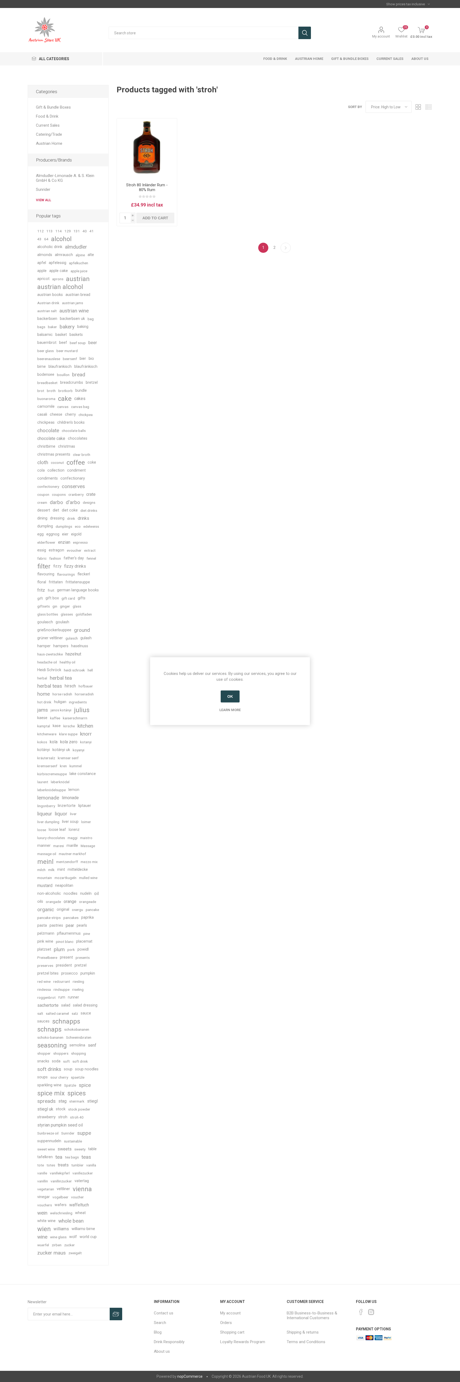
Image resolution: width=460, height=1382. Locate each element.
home (43, 694)
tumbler (77, 1165)
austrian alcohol (60, 287)
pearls (82, 925)
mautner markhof (72, 854)
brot (40, 391)
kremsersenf (47, 766)
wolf (73, 1237)
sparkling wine (49, 1085)
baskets (76, 334)
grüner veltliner (50, 638)
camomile (46, 406)
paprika (87, 917)
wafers (61, 1205)
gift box (52, 598)
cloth (42, 462)
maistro (86, 838)
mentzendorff (67, 862)
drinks (83, 518)
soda (56, 1061)
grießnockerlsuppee (54, 630)
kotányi (43, 750)
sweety (79, 1149)
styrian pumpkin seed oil (60, 1125)
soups (42, 1077)
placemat (84, 941)
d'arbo (73, 502)
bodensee (45, 374)
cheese (56, 414)
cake (65, 398)
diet (56, 510)
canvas (62, 407)
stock (60, 1109)
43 (39, 239)
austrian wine (74, 311)
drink (71, 518)
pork (71, 949)
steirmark (76, 1101)
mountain (44, 878)
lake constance (82, 774)
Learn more (230, 710)
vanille (42, 1173)
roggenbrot (46, 997)
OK (230, 696)
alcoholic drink (49, 247)
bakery (67, 327)
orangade (53, 902)
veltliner (63, 1189)
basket (61, 334)
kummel (75, 766)
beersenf (70, 359)
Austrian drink (48, 303)
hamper (44, 646)
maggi (72, 838)
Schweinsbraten (78, 1037)
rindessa (44, 989)
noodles (70, 893)
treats (63, 1165)
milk (51, 870)
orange (70, 901)
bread (78, 375)
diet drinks (88, 510)
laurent (42, 782)
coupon (43, 494)
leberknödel (60, 782)
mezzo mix (89, 862)
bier (83, 358)
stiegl (92, 1101)
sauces (43, 1021)
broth (51, 391)
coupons (59, 494)
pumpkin (87, 973)
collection (55, 470)
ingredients (78, 702)
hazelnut (73, 654)
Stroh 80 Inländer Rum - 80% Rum (147, 187)
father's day (74, 558)
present (66, 957)
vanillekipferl (60, 1173)
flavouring (45, 574)
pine (86, 933)
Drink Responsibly (169, 1341)
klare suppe (68, 734)
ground (82, 630)
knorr (86, 734)
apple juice (79, 271)
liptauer (84, 805)
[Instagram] (371, 1312)
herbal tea (61, 678)
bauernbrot (46, 342)
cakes (79, 398)
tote (40, 1165)
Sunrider (43, 189)
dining (42, 518)
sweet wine (46, 1149)
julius (81, 710)
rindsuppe (61, 989)
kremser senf (68, 758)
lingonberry (46, 806)
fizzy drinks (75, 566)
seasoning (52, 1045)
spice (85, 1085)
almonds (44, 255)
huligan (60, 702)
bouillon (63, 375)
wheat (80, 1213)
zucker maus (51, 1253)
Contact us (163, 1313)
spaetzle (77, 1077)
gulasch (71, 638)
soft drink (80, 1061)
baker (52, 327)
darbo (56, 502)
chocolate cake (51, 438)
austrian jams (72, 303)
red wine (44, 981)
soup (68, 1069)
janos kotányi (61, 710)
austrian (78, 279)
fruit (51, 590)
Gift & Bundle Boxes (53, 107)
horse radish (62, 694)
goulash (62, 622)
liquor (61, 814)
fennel (91, 558)
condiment (76, 470)
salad (65, 1005)
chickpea (86, 414)
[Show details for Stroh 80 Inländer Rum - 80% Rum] (147, 148)
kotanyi (86, 742)
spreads (46, 1101)
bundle (81, 390)
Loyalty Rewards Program (242, 1341)
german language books (78, 590)
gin (54, 606)
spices (76, 1093)
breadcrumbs (71, 382)
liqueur (44, 814)
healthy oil (67, 662)
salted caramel (57, 1013)
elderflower (46, 542)
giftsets (43, 606)
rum (61, 997)
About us (162, 1351)
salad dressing (85, 1005)
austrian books (50, 294)
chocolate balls (74, 430)
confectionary (72, 478)
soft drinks (49, 1069)
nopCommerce (190, 1376)
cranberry (76, 494)
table (92, 1149)
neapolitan (64, 885)
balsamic (45, 334)
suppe (84, 1133)
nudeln (86, 893)
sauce (86, 1013)
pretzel (81, 965)
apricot (43, 279)
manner (44, 845)
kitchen (85, 726)
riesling (78, 981)
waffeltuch (79, 1204)
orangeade (87, 902)
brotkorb (65, 391)
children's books (71, 422)
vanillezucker (82, 1173)
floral (41, 582)
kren (63, 766)
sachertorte (48, 1005)
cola (41, 470)
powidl (83, 949)
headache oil (47, 662)
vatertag (82, 1181)
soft (66, 1061)
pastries (56, 925)
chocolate (48, 430)
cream (42, 502)
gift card (68, 598)
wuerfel (43, 1245)
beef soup (78, 343)
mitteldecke (78, 869)
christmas (66, 446)
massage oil (46, 854)
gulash (86, 638)
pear (70, 925)
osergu (77, 909)
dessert (43, 510)
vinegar (43, 1197)
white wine (46, 1221)
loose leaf (57, 829)
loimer (86, 822)
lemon (73, 789)
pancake (92, 909)
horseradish (84, 694)
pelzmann (45, 933)
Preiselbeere (47, 957)
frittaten (56, 582)
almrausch (64, 255)
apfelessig (57, 263)
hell (90, 670)
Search (304, 33)
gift (40, 598)
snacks (43, 1061)
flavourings (66, 574)
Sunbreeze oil (48, 1133)
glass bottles (47, 614)
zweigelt (75, 1253)
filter (44, 566)
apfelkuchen (78, 263)
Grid (418, 107)
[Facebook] (361, 1312)
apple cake (58, 271)
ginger (65, 606)
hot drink (44, 702)
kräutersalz (46, 758)
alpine (80, 255)
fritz (41, 590)
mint (61, 869)
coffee (76, 462)
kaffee (55, 718)
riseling (78, 989)
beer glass (45, 351)
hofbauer (86, 686)
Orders (226, 1322)
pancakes (71, 917)
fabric (42, 558)
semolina (77, 1045)
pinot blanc (64, 941)
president (64, 965)
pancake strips (49, 917)
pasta (42, 925)
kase (57, 726)
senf (92, 1045)
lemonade (48, 798)
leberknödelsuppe (51, 790)
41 (91, 231)
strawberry (46, 1117)
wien (44, 1229)
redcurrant (61, 981)
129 (67, 231)
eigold (76, 534)
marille (72, 845)
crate (91, 494)
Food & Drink (47, 116)
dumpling (45, 526)
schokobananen (76, 1029)
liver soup (70, 821)
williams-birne (83, 1229)
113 (49, 231)
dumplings (64, 526)
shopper (44, 1053)
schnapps (66, 1021)
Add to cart (155, 218)
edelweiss (91, 526)
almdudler (76, 247)
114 (58, 231)
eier (65, 534)
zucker (69, 1245)
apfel (41, 263)
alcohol (61, 239)
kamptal (43, 726)
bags (41, 327)
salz (75, 1013)
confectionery (48, 486)
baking (82, 326)
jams (42, 710)
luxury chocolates (51, 838)
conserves (73, 486)
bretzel (92, 382)
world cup (88, 1237)
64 (46, 239)
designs (89, 502)
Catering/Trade (49, 134)
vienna (82, 1189)
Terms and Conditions (306, 1341)
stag (62, 1101)
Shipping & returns (303, 1332)
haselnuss (79, 646)
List (428, 107)
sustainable (73, 1141)
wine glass (58, 1237)
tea (58, 1157)
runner (73, 997)
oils (40, 901)
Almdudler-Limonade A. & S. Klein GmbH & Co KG (65, 178)
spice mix (51, 1093)
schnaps (49, 1029)
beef (63, 342)
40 (85, 231)
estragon (56, 550)
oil (96, 893)
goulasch (45, 622)
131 (76, 231)
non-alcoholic (49, 893)
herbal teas (49, 686)
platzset (44, 949)
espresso (80, 542)
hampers (60, 646)
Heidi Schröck (49, 670)
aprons (57, 279)
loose (41, 830)
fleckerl (83, 574)
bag (91, 319)
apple (42, 271)
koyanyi (78, 750)
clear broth (81, 454)
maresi (58, 846)
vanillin (42, 1181)
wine (42, 1237)
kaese (42, 718)
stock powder (79, 1109)
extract (90, 550)
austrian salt (47, 311)
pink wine (45, 941)
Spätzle (70, 1085)
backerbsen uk (72, 318)
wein (42, 1213)
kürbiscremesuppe (52, 774)
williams (61, 1228)
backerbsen (47, 318)
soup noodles (86, 1069)
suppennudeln (49, 1141)
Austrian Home (49, 143)
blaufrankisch (60, 366)
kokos (42, 742)
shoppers (60, 1053)
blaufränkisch (85, 366)
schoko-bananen (50, 1037)
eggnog (52, 534)
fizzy (57, 566)
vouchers (44, 1205)
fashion (55, 558)
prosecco (69, 973)
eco (78, 526)
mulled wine (88, 878)
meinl (45, 861)
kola (54, 741)
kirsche (69, 726)
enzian (64, 542)
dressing (57, 518)
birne (41, 366)
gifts (81, 598)
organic (45, 909)
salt (40, 1013)
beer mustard (67, 351)
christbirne (46, 446)
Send (116, 1314)
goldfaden (84, 614)
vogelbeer (60, 1197)
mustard (44, 885)
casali (42, 414)
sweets (65, 1149)
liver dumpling (48, 822)
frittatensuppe (77, 582)
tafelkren (45, 1157)
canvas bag (80, 407)
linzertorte (67, 805)
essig (41, 550)
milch (41, 870)
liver (73, 814)
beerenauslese (48, 359)
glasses (67, 614)
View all (43, 200)
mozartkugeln (65, 878)
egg (40, 534)
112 (40, 231)
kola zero (68, 741)
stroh (62, 1117)
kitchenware (46, 734)
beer (92, 342)
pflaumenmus (69, 933)
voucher (77, 1197)
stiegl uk (45, 1109)
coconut (57, 462)
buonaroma (46, 399)
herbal (42, 678)
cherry (70, 414)
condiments (47, 478)
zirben (56, 1245)
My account (381, 36)
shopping (78, 1053)
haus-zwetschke (50, 654)
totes (51, 1165)
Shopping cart (232, 1332)
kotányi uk (61, 750)
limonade (70, 797)
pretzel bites (48, 973)
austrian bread (77, 294)
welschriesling (61, 1213)
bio (91, 358)
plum (59, 949)
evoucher (74, 550)
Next (286, 248)
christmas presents (53, 454)
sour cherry (59, 1077)
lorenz (74, 829)
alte (91, 255)
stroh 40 (77, 1117)
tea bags (72, 1157)
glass (77, 606)
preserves (45, 965)
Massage (88, 846)
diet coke (70, 510)
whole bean (71, 1221)
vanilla (91, 1165)
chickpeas (46, 422)
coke (92, 462)
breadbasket (47, 383)
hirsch (70, 685)
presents (83, 957)
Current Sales (48, 125)
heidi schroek (74, 670)
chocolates (77, 438)
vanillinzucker (61, 1181)
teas (86, 1157)
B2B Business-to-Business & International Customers (312, 1315)
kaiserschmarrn (75, 718)
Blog (158, 1332)
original (63, 909)
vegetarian (45, 1189)
